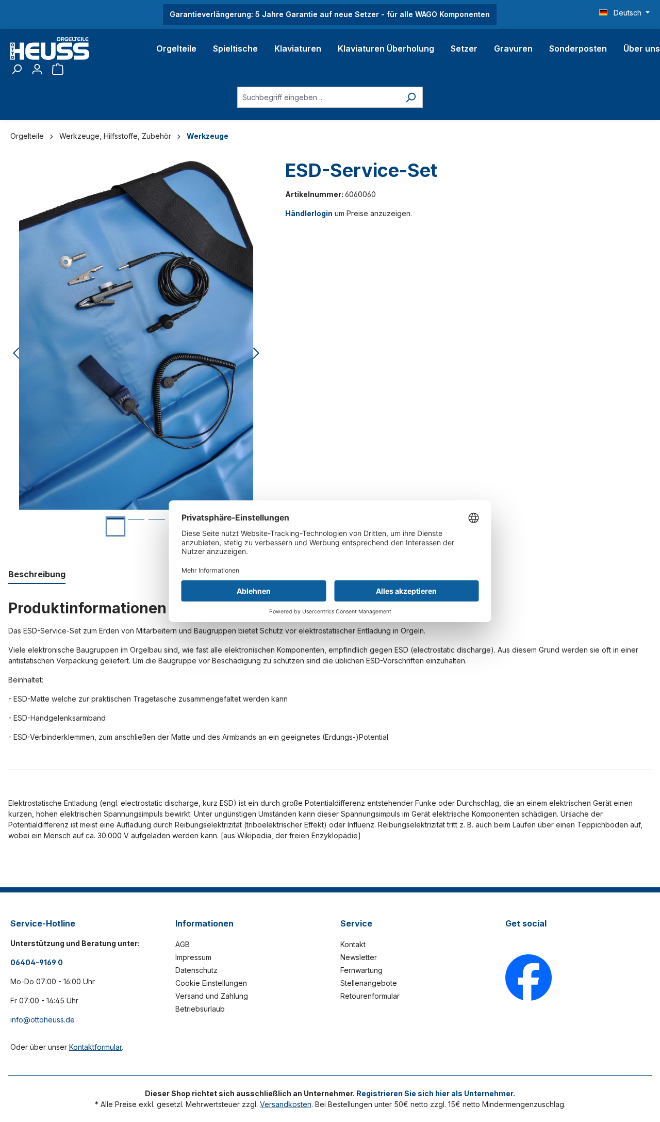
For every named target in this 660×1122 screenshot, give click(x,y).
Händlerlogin (309, 213)
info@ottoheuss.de (42, 1019)
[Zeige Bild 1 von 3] (115, 526)
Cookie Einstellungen (211, 983)
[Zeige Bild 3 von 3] (156, 527)
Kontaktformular (95, 1047)
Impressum (193, 957)
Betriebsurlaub (200, 1008)
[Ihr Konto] (37, 69)
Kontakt (353, 944)
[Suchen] (16, 69)
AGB (182, 944)
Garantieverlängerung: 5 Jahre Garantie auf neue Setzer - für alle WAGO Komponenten (330, 14)
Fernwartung (361, 970)
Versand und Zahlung (211, 995)
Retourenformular (370, 995)
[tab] (36, 574)
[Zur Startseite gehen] (49, 48)
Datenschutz (196, 970)
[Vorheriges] (16, 353)
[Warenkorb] (58, 69)
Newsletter (358, 957)
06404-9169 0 (36, 962)
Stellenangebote (368, 983)
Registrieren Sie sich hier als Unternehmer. (435, 1093)
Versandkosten (285, 1104)
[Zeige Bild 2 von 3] (136, 527)
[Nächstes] (256, 353)
